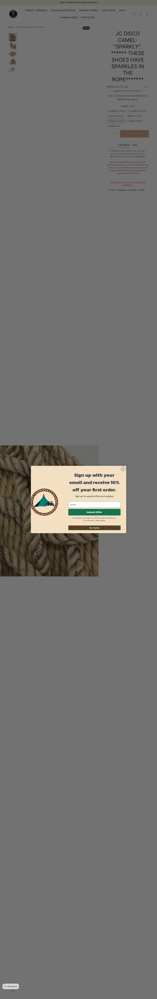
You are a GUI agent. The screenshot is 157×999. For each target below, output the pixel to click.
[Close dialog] (123, 469)
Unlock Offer (94, 512)
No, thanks (94, 527)
